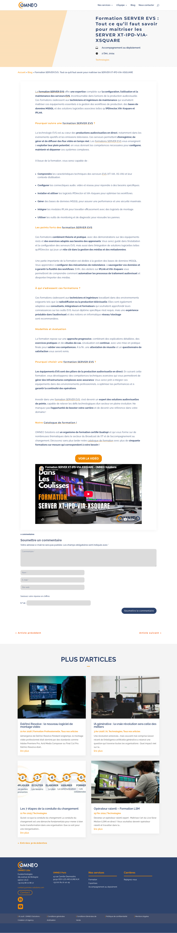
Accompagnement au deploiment (102, 887)
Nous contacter (146, 5)
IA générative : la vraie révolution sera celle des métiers (125, 725)
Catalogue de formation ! (60, 422)
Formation (92, 880)
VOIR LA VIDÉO (88, 458)
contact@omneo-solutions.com (31, 887)
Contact (25, 892)
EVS (67, 96)
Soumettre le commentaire (139, 611)
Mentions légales (142, 916)
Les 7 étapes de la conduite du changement (49, 808)
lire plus (24, 750)
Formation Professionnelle (46, 731)
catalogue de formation (100, 440)
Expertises (92, 883)
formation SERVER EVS (78, 123)
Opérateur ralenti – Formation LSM (117, 808)
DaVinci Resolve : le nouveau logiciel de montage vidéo (46, 725)
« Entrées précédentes (32, 843)
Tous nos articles (69, 731)
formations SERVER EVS (108, 141)
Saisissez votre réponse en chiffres (35, 596)
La (49, 91)
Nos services (104, 5)
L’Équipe (120, 5)
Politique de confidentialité (116, 916)
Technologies (102, 59)
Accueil (21, 72)
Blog (133, 5)
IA (107, 731)
